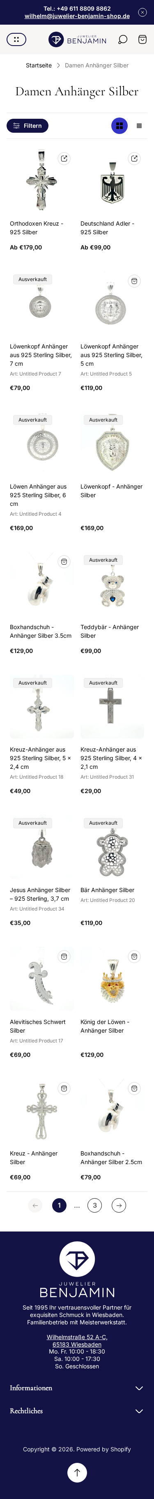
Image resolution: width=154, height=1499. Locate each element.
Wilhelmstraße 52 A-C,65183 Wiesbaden (77, 1340)
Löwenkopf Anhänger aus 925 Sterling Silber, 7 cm (41, 355)
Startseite (39, 65)
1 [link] (59, 1205)
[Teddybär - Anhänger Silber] (112, 584)
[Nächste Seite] (119, 1205)
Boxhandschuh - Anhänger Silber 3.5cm (40, 631)
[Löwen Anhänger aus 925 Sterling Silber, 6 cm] (42, 444)
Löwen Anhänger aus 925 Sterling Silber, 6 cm (38, 495)
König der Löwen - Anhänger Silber (104, 1026)
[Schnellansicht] (64, 158)
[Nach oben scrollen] (77, 1473)
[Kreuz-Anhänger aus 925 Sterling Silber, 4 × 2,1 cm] (112, 707)
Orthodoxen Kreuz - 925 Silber (36, 227)
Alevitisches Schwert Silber (38, 1026)
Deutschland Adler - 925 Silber (107, 227)
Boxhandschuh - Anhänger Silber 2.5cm (111, 1157)
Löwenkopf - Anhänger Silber (111, 490)
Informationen (31, 1387)
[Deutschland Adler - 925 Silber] (112, 181)
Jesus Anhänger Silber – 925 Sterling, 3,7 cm (40, 894)
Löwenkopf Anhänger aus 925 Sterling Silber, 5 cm (111, 355)
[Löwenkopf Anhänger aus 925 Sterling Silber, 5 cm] (112, 303)
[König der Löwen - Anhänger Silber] (112, 979)
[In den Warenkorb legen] (64, 561)
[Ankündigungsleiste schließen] (142, 12)
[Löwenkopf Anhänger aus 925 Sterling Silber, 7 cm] (42, 303)
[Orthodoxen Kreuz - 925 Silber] (42, 181)
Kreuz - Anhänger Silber (33, 1157)
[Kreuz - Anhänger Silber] (42, 1111)
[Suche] (123, 39)
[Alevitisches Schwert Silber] (42, 979)
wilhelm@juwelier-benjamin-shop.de (77, 15)
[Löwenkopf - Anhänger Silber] (112, 444)
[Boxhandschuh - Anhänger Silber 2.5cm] (112, 1111)
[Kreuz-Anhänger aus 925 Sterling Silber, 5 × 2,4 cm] (42, 707)
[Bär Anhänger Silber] (112, 847)
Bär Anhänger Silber (107, 889)
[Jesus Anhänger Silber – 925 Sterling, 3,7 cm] (42, 847)
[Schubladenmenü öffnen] (16, 39)
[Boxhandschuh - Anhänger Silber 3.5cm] (42, 584)
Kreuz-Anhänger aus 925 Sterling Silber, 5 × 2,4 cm (40, 758)
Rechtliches (26, 1410)
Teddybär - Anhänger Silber (109, 631)
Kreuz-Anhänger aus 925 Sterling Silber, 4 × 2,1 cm (111, 758)
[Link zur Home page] (77, 1269)
